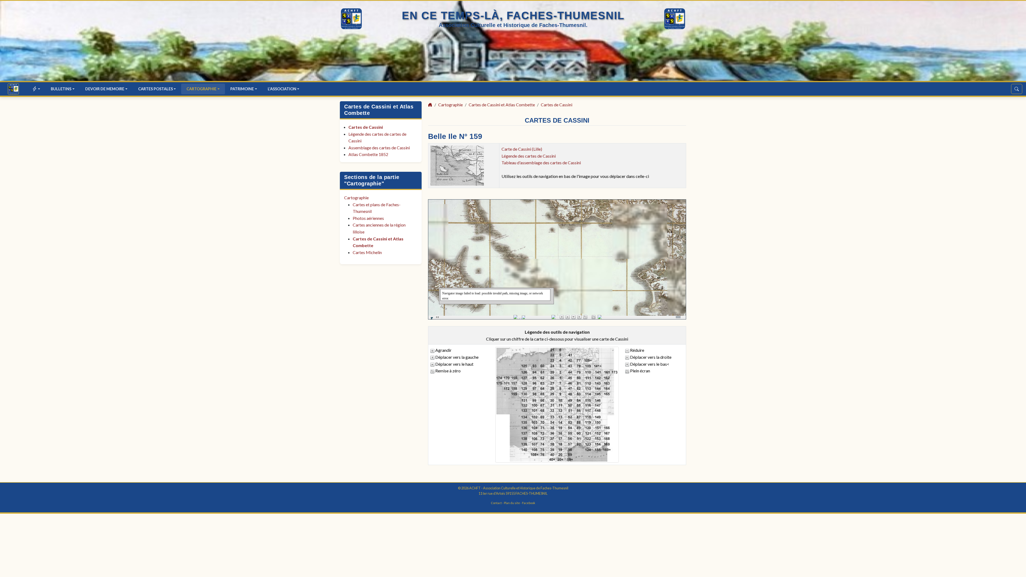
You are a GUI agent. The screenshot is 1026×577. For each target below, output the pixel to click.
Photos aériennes (368, 218)
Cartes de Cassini (365, 127)
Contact (496, 503)
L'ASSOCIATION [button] (282, 89)
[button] (36, 89)
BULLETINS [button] (61, 89)
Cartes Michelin (367, 252)
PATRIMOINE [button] (242, 89)
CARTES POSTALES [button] (155, 89)
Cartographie (356, 197)
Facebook (528, 503)
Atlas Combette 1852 (368, 154)
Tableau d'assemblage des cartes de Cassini (541, 162)
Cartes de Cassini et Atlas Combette (502, 104)
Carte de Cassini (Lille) (522, 148)
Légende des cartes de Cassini (529, 155)
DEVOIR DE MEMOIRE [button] (104, 89)
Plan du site (512, 503)
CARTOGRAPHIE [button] (201, 89)
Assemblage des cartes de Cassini (379, 147)
